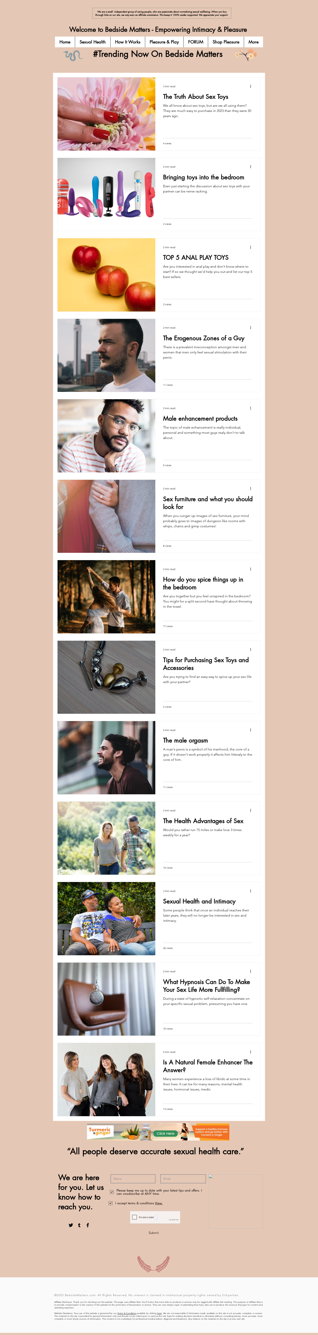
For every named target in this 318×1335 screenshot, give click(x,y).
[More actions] (252, 86)
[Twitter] (71, 1225)
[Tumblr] (79, 1225)
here (159, 1313)
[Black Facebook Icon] (88, 1225)
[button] (92, 42)
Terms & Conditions (127, 1313)
